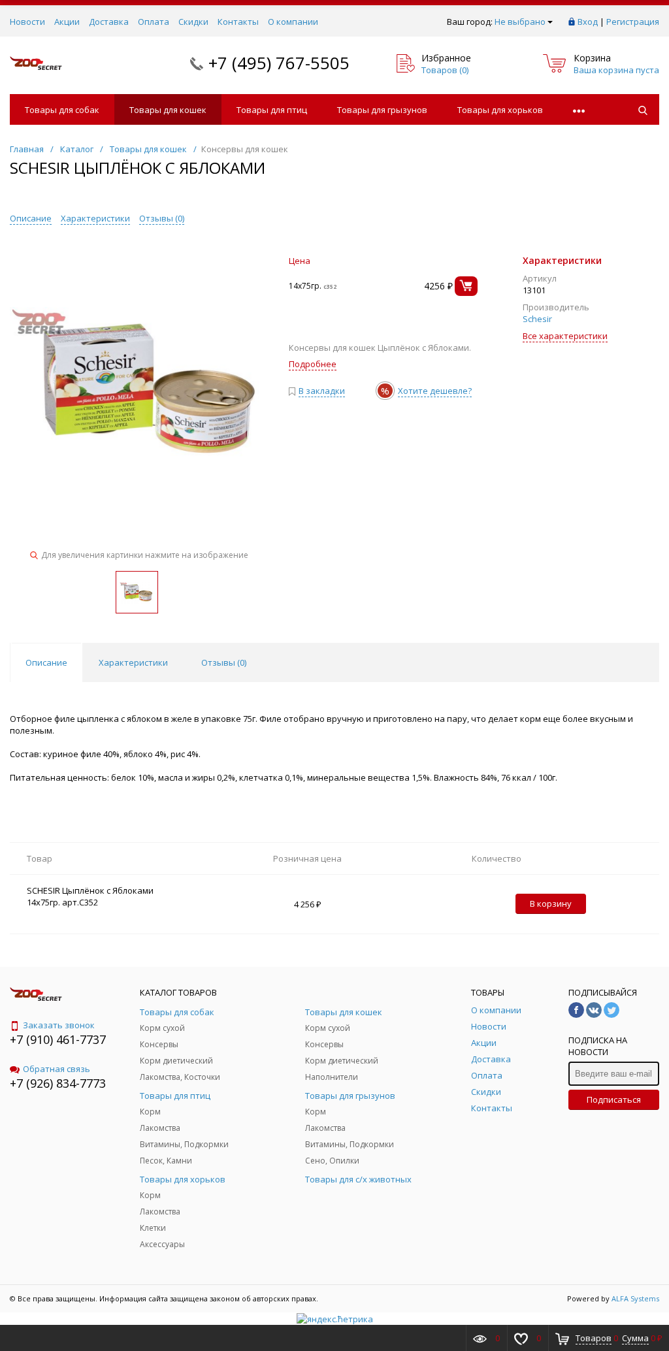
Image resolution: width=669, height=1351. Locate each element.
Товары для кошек (167, 110)
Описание (31, 218)
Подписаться (614, 1099)
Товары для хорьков (500, 110)
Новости (27, 21)
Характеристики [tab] (133, 662)
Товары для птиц (272, 110)
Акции (67, 21)
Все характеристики (565, 336)
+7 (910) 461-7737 (58, 1039)
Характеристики (95, 218)
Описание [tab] (46, 662)
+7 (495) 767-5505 (279, 62)
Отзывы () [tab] (223, 662)
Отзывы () (161, 218)
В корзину (551, 903)
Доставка (109, 21)
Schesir (537, 319)
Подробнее (312, 364)
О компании (293, 21)
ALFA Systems (635, 1298)
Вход (588, 21)
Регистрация (632, 21)
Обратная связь (56, 1069)
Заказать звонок (59, 1025)
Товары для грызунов (382, 110)
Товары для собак (62, 110)
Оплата (153, 21)
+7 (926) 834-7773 (58, 1083)
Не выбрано (520, 21)
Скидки (193, 21)
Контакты (238, 21)
